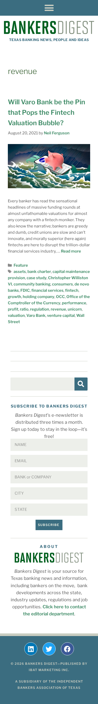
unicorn (75, 309)
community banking (32, 284)
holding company (38, 296)
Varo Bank (35, 315)
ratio (24, 309)
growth (14, 296)
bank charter (39, 271)
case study (37, 278)
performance (74, 303)
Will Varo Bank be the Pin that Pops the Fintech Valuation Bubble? (46, 112)
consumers (62, 284)
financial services (47, 290)
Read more (71, 251)
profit (13, 309)
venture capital (61, 315)
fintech (71, 290)
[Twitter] (49, 648)
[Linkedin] (30, 648)
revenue (58, 309)
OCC (60, 296)
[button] (49, 7)
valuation (16, 315)
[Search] (81, 384)
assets (20, 271)
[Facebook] (67, 648)
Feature (21, 265)
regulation (39, 309)
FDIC (25, 290)
